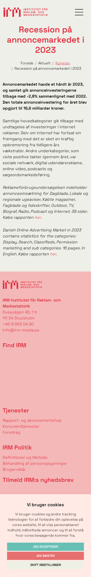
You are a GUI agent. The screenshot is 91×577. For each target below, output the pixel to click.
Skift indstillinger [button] (45, 565)
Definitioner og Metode (25, 457)
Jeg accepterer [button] (45, 547)
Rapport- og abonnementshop (32, 420)
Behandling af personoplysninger (35, 463)
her (37, 217)
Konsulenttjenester (21, 426)
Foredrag (11, 432)
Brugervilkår (14, 469)
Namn (6, 490)
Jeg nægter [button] (45, 556)
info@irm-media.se (21, 330)
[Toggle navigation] (79, 12)
